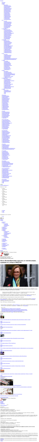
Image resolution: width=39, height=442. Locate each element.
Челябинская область (5, 145)
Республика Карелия (7, 37)
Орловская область (7, 14)
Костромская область (7, 11)
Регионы (1, 0)
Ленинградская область (8, 33)
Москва (3, 3)
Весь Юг (5, 21)
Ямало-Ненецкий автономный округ (10, 59)
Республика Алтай (5, 156)
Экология (3, 229)
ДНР (5, 93)
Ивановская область (5, 100)
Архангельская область (8, 30)
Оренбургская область (7, 43)
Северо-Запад (4, 28)
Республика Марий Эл (8, 46)
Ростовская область (7, 26)
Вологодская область (7, 32)
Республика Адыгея (7, 24)
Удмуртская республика (8, 50)
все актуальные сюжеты (4, 397)
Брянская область (7, 7)
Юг (2, 20)
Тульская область (7, 18)
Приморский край (7, 83)
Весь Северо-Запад (7, 29)
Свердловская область (7, 55)
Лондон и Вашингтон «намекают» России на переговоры (11, 308)
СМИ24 (1, 440)
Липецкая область (7, 13)
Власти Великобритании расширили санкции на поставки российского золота (14, 310)
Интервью (6, 234)
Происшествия (2, 345)
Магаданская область (7, 82)
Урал (3, 53)
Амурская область (7, 79)
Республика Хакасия (7, 68)
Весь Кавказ (6, 71)
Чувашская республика (8, 52)
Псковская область (7, 36)
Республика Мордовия (8, 47)
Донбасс (3, 89)
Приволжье (4, 39)
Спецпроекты (4, 235)
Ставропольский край (7, 77)
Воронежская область (7, 9)
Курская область (6, 12)
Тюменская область (7, 57)
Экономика (6, 223)
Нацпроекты (4, 228)
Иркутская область (7, 62)
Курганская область (7, 56)
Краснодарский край (7, 23)
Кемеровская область (7, 63)
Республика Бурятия (7, 88)
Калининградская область (8, 31)
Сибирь (3, 60)
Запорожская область (7, 90)
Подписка (5, 236)
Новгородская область (7, 35)
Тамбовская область (7, 16)
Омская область (6, 66)
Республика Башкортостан (8, 45)
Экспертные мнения (5, 244)
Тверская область (7, 17)
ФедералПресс (25, 305)
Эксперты (4, 230)
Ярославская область (7, 19)
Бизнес (3, 222)
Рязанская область (7, 15)
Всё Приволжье (6, 40)
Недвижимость (6, 225)
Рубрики (1, 220)
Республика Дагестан (7, 72)
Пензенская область (5, 133)
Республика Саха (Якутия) (6, 173)
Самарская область (7, 49)
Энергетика (6, 224)
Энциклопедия (6, 231)
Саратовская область (5, 139)
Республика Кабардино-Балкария (9, 73)
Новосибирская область (8, 65)
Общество (2, 322)
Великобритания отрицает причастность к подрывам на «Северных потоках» (14, 309)
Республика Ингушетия (6, 162)
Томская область (7, 69)
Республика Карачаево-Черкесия (9, 74)
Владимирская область (8, 8)
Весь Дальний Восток (5, 168)
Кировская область (7, 41)
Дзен (4, 305)
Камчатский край (7, 81)
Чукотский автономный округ (9, 86)
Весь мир (3, 2)
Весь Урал (5, 54)
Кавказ (3, 70)
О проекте (2, 401)
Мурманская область (7, 34)
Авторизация (2, 403)
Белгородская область (7, 6)
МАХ (14, 304)
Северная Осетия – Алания (8, 76)
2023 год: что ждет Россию (17, 394)
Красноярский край (7, 64)
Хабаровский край (7, 85)
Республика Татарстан (7, 48)
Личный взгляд (4, 245)
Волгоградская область (8, 22)
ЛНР (5, 92)
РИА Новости (29, 295)
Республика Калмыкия (8, 25)
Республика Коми (7, 38)
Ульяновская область (7, 51)
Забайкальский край (7, 87)
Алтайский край (5, 151)
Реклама (3, 210)
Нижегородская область (8, 42)
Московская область (7, 5)
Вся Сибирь (4, 150)
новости (1, 219)
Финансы (5, 226)
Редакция (1, 402)
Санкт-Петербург (5, 128)
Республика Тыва (7, 67)
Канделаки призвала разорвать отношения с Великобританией (12, 311)
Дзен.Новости (17, 304)
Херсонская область (7, 91)
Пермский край (4, 134)
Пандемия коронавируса (17, 385)
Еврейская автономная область (9, 80)
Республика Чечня (7, 75)
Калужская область (7, 10)
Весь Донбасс (4, 179)
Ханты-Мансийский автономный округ (10, 58)
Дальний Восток (5, 78)
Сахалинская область (5, 174)
